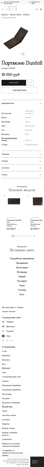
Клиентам (7, 406)
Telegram (10, 322)
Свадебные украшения (22, 258)
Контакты (6, 360)
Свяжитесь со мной (36, 2)
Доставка (6, 420)
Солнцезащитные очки (11, 377)
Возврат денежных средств (9, 434)
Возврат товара (8, 428)
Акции (4, 411)
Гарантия (5, 424)
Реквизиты (6, 356)
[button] (21, 54)
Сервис (22, 276)
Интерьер (22, 272)
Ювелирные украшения (11, 385)
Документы (7, 439)
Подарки (22, 280)
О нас (4, 351)
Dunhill (26, 15)
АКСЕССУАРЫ (15, 15)
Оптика (22, 289)
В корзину (13, 83)
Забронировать (19, 90)
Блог (22, 294)
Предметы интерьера (11, 403)
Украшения (22, 263)
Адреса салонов (8, 311)
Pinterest (10, 331)
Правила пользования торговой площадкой (11, 445)
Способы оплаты (9, 415)
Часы (22, 285)
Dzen (8, 336)
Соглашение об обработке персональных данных (12, 453)
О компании (8, 346)
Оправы (5, 381)
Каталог (5, 15)
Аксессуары (22, 267)
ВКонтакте (10, 327)
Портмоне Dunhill (14, 220)
